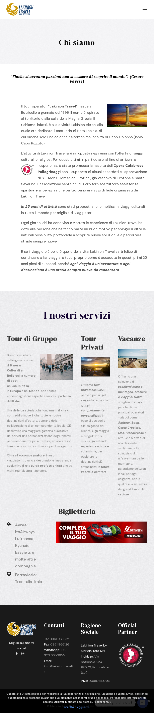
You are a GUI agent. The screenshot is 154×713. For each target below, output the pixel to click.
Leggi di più (83, 707)
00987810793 (99, 681)
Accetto (69, 707)
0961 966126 (59, 644)
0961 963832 (59, 639)
